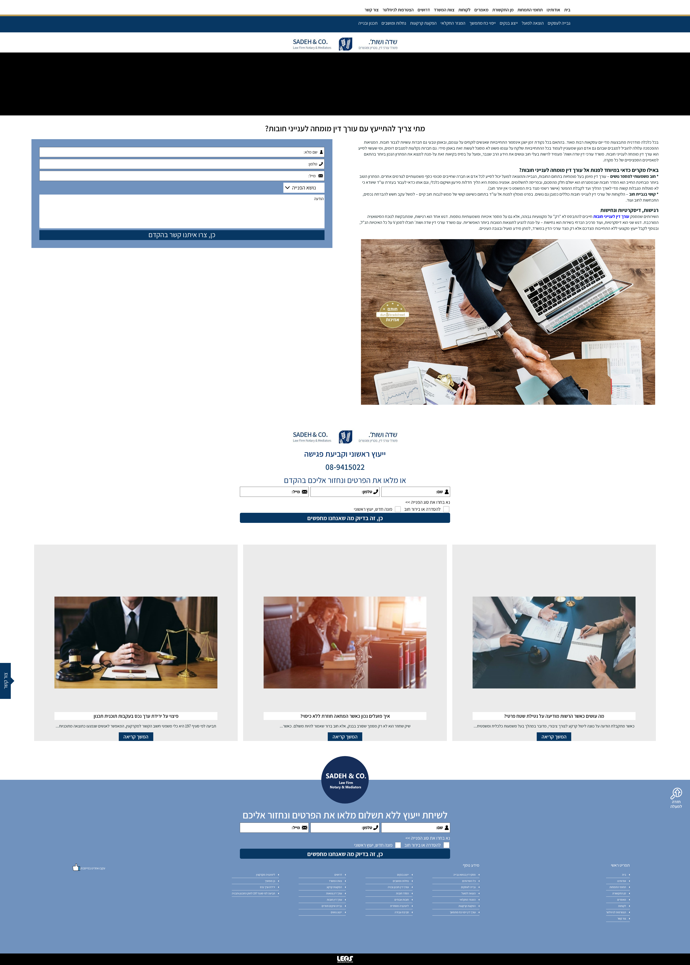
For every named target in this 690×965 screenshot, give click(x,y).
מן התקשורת (503, 10)
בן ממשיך (270, 881)
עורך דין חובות (334, 900)
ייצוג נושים (336, 912)
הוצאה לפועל (533, 23)
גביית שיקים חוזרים (332, 906)
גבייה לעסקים (559, 23)
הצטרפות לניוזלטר (398, 10)
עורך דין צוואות (334, 893)
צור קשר (372, 10)
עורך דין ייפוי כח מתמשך (463, 912)
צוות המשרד (444, 10)
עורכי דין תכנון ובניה (398, 887)
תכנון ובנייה (368, 23)
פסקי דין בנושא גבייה (464, 875)
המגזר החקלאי (453, 23)
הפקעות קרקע (334, 887)
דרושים (424, 10)
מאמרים (481, 10)
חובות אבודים (401, 900)
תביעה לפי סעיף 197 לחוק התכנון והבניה (253, 893)
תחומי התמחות (530, 10)
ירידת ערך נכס (267, 887)
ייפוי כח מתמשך (482, 23)
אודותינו (553, 10)
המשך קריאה (554, 736)
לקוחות (464, 10)
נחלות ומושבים (393, 23)
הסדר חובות (402, 893)
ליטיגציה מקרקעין (265, 875)
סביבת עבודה (402, 912)
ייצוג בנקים (509, 23)
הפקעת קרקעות (423, 23)
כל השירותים (469, 881)
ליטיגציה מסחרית (399, 906)
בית (567, 10)
